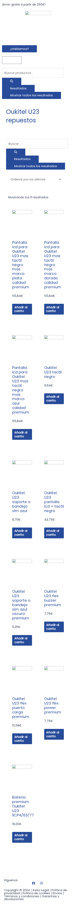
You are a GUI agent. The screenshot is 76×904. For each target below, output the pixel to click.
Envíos (57, 893)
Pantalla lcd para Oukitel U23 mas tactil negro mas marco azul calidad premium (20, 390)
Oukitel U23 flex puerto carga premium (20, 707)
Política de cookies (36, 893)
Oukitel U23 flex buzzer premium (52, 598)
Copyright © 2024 (17, 890)
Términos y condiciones (21, 896)
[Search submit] (11, 81)
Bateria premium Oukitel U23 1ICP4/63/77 (23, 806)
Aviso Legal (40, 890)
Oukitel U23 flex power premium (52, 705)
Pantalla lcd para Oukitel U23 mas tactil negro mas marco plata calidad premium (20, 265)
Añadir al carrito (20, 309)
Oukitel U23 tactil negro (53, 372)
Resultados (18, 88)
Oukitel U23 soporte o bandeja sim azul (21, 501)
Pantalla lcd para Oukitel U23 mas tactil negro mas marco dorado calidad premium (52, 265)
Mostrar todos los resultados (31, 95)
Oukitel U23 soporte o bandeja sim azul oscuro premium (21, 605)
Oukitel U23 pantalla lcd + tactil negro (54, 501)
